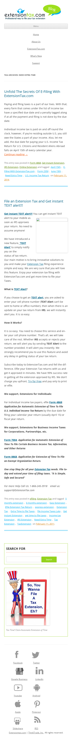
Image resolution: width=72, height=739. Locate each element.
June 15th (56, 171)
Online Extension (28, 167)
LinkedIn (39, 679)
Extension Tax (35, 264)
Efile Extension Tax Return (18, 507)
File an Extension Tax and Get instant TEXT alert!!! (33, 203)
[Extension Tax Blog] (33, 12)
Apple (18, 712)
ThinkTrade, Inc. (36, 732)
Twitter (36, 662)
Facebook (18, 662)
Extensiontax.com (17, 732)
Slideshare (18, 728)
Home (36, 34)
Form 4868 (35, 162)
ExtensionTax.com (36, 48)
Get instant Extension (53, 162)
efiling (33, 498)
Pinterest (36, 712)
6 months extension (36, 502)
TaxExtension (24, 523)
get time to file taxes (35, 515)
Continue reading (16, 154)
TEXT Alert (20, 289)
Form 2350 (42, 171)
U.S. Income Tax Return (37, 175)
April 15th (56, 167)
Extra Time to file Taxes (23, 511)
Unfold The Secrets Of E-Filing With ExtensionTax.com (32, 93)
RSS (36, 728)
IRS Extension (11, 167)
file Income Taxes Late (48, 511)
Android (36, 695)
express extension (44, 507)
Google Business (19, 679)
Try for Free (35, 381)
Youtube (18, 695)
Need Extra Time (13, 175)
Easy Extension (57, 502)
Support (36, 63)
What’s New (36, 55)
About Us (36, 41)
